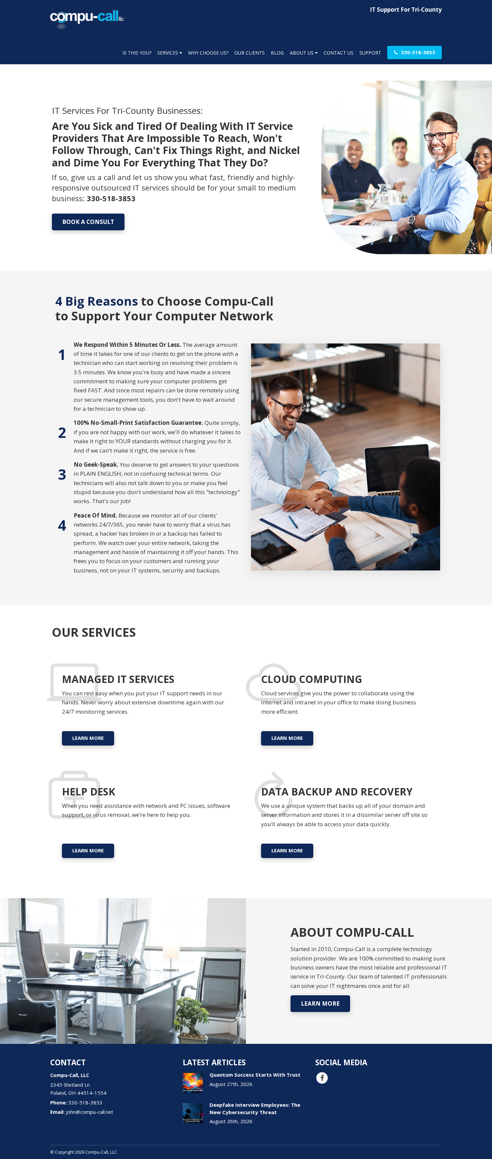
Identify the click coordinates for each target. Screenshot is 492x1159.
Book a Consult (88, 222)
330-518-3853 (417, 52)
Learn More (88, 738)
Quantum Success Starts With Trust (255, 1074)
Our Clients (249, 53)
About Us (302, 53)
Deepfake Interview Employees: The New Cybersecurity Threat (255, 1108)
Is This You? (136, 53)
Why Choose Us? (208, 53)
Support (370, 53)
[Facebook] (322, 1077)
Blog (277, 53)
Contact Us (338, 53)
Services (168, 53)
